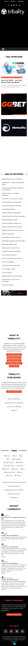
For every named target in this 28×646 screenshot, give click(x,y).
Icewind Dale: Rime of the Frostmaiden (13, 216)
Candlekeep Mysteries (8, 209)
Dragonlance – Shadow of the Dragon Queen (13, 183)
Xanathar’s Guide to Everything (11, 251)
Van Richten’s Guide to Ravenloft (11, 205)
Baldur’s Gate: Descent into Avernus (12, 230)
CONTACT (17, 354)
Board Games (5, 77)
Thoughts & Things (16, 77)
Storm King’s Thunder (8, 269)
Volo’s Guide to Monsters (9, 255)
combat (18, 475)
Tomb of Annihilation (8, 262)
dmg (23, 469)
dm (9, 459)
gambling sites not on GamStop (14, 403)
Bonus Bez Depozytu (14, 486)
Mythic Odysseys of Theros (10, 220)
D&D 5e (8, 456)
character (20, 465)
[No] (26, 640)
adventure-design (10, 472)
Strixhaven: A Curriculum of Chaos (12, 198)
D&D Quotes (14, 497)
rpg (22, 456)
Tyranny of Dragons (8, 285)
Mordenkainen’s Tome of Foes (11, 248)
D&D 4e (10, 475)
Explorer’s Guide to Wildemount (11, 223)
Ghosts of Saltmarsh (8, 234)
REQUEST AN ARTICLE (14, 357)
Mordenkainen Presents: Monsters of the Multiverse (13, 189)
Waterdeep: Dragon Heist (9, 244)
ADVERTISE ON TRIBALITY (14, 363)
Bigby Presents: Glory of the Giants (12, 179)
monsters (15, 469)
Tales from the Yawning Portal (11, 265)
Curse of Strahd (6, 272)
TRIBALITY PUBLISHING (14, 391)
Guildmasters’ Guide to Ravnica (11, 237)
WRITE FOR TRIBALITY (14, 360)
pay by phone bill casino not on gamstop (14, 482)
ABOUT (10, 354)
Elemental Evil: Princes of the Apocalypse (10, 280)
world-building (17, 459)
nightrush (14, 410)
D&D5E (21, 472)
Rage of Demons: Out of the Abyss (12, 276)
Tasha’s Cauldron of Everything (11, 212)
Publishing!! (14, 366)
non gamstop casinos (14, 494)
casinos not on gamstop (14, 406)
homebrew (20, 462)
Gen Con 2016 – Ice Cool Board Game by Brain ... (11, 81)
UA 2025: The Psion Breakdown (9, 535)
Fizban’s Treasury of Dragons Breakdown (10, 194)
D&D (15, 456)
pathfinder (6, 469)
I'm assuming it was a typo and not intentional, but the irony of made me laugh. (14, 537)
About (6, 1)
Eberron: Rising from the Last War (12, 227)
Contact (13, 1)
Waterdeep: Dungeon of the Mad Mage (13, 241)
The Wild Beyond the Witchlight (11, 202)
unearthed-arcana (9, 465)
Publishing (20, 1)
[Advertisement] (14, 31)
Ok (14, 643)
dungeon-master (9, 462)
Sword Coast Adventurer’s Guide (11, 258)
